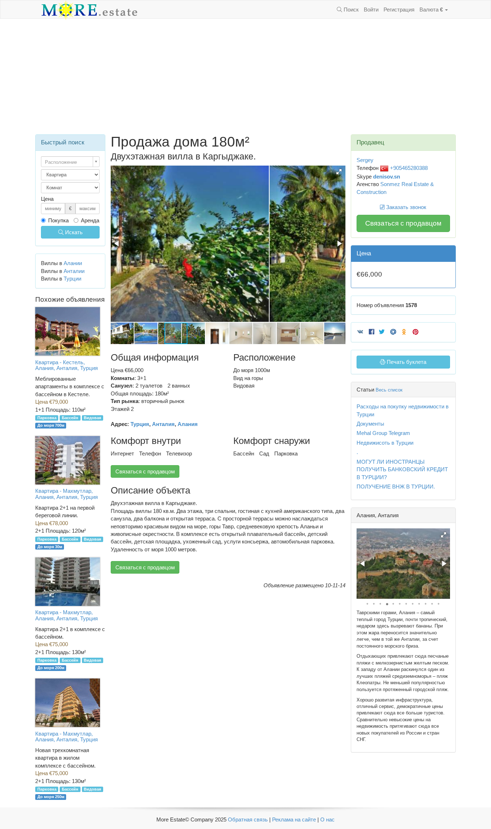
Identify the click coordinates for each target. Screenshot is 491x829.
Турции (72, 278)
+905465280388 (408, 168)
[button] (339, 171)
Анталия (163, 424)
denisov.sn (386, 176)
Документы (370, 424)
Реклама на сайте (294, 819)
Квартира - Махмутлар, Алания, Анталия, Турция (66, 494)
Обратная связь (248, 819)
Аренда (90, 220)
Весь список (389, 390)
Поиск (350, 9)
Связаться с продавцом (145, 471)
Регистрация (399, 9)
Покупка (58, 220)
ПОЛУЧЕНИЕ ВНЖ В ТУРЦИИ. (396, 486)
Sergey (365, 160)
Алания (188, 424)
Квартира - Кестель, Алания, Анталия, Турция (66, 365)
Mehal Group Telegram (383, 433)
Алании (73, 263)
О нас (327, 819)
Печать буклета (405, 362)
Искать (73, 232)
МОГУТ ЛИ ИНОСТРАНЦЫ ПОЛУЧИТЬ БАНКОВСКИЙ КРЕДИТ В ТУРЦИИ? (402, 469)
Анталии (74, 271)
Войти (371, 9)
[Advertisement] (245, 76)
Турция (139, 424)
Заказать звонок (405, 207)
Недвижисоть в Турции (385, 443)
